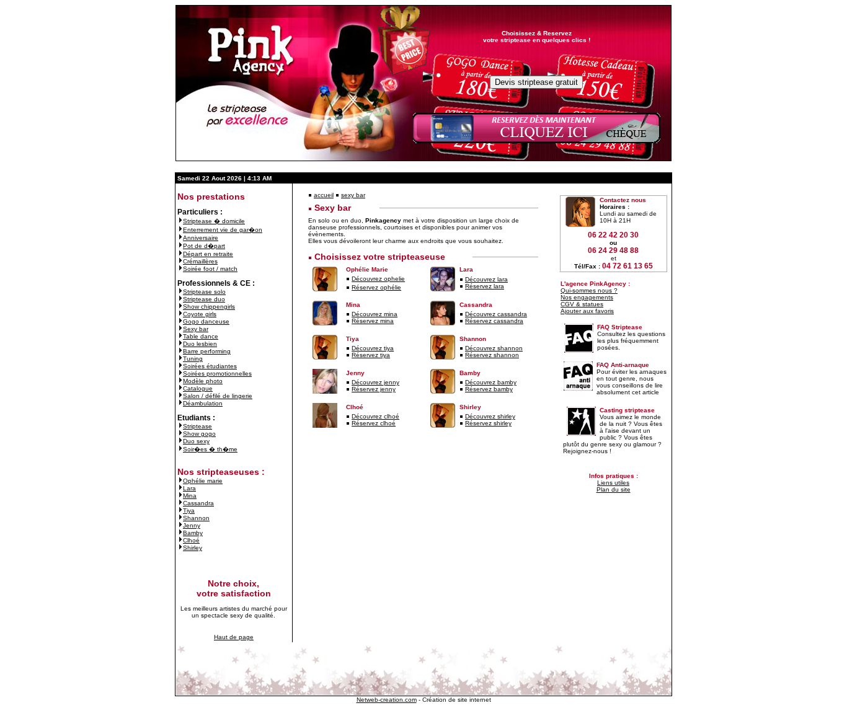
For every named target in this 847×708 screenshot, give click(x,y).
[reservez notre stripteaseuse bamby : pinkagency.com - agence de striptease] (461, 388)
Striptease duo (204, 299)
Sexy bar (195, 328)
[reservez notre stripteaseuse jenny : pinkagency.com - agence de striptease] (348, 388)
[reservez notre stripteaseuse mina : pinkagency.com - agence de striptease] (348, 320)
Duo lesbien (200, 343)
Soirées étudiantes (210, 366)
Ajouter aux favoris (587, 311)
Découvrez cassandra (496, 314)
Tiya (189, 510)
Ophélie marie (203, 480)
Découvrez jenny (375, 382)
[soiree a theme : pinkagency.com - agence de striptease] (180, 449)
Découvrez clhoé (375, 416)
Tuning (193, 358)
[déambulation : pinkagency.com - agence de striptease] (180, 403)
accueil (324, 195)
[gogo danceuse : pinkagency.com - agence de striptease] (180, 321)
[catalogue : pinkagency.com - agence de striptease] (180, 388)
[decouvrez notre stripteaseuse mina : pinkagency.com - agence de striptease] (348, 313)
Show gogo (199, 433)
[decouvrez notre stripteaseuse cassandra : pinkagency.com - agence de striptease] (461, 313)
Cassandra (198, 503)
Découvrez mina (374, 314)
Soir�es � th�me (210, 449)
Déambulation (203, 403)
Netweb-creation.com (387, 699)
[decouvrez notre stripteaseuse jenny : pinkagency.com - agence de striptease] (348, 382)
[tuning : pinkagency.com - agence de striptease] (180, 358)
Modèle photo (203, 381)
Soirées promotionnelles (217, 373)
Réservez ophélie (376, 287)
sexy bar (353, 195)
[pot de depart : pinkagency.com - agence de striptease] (180, 245)
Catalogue (198, 388)
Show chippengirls (209, 306)
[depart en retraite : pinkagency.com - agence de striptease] (180, 253)
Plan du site (613, 489)
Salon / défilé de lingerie (217, 395)
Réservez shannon (492, 355)
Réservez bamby (489, 389)
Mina (190, 495)
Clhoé (191, 540)
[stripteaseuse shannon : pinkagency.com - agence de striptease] (180, 518)
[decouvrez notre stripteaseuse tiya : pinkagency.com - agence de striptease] (348, 347)
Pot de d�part (204, 245)
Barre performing (207, 351)
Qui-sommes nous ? (589, 290)
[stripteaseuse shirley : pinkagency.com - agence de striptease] (180, 547)
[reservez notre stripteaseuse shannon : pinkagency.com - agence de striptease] (461, 354)
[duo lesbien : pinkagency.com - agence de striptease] (180, 343)
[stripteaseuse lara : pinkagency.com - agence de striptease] (180, 488)
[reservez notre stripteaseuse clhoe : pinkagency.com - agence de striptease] (348, 422)
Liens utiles (613, 482)
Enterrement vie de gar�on (222, 229)
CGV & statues (582, 304)
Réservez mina (373, 320)
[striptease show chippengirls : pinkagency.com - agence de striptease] (180, 306)
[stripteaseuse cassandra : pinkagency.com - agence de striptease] (180, 503)
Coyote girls (199, 314)
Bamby (193, 532)
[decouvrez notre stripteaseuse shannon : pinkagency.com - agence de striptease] (461, 347)
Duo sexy (196, 441)
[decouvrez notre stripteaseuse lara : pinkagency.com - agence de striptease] (461, 279)
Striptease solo (204, 291)
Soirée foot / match (210, 268)
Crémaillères (200, 261)
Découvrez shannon (494, 348)
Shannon (196, 518)
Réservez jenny (374, 389)
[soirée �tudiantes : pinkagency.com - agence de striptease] (180, 366)
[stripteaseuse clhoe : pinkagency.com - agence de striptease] (180, 540)
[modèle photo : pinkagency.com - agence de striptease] (180, 381)
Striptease (197, 426)
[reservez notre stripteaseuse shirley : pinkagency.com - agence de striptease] (461, 422)
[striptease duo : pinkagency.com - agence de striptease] (180, 299)
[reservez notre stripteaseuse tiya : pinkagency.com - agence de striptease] (348, 354)
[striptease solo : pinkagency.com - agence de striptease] (180, 291)
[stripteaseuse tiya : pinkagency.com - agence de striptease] (180, 510)
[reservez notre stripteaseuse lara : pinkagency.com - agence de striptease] (461, 285)
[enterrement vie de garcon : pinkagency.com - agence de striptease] (180, 229)
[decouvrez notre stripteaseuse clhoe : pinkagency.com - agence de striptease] (348, 416)
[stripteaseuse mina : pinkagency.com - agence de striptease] (180, 495)
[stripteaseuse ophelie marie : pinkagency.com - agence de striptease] (180, 480)
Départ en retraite (208, 253)
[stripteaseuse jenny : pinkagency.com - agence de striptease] (180, 525)
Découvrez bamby (491, 382)
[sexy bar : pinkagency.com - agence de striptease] (180, 328)
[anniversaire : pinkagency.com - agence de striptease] (180, 237)
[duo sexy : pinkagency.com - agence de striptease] (180, 441)
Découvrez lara (486, 279)
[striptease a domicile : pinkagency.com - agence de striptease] (180, 221)
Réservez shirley (488, 423)
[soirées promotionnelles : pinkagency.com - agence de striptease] (180, 373)
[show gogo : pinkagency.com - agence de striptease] (180, 433)
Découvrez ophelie (378, 278)
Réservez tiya (371, 355)
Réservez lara (484, 286)
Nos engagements (587, 297)
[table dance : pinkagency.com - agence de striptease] (180, 336)
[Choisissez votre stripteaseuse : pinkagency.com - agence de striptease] (310, 257)
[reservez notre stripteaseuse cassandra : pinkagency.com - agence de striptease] (461, 320)
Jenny (191, 525)
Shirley (192, 547)
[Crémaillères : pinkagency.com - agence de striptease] (180, 261)
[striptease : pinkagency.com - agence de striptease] (180, 426)
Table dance (200, 336)
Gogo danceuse (206, 321)
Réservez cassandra (494, 320)
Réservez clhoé (374, 423)
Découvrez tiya (373, 348)
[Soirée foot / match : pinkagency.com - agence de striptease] (180, 268)
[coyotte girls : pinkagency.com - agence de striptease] (180, 314)
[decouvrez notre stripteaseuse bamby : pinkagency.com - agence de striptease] (461, 382)
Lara (189, 488)
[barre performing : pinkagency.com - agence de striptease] (180, 351)
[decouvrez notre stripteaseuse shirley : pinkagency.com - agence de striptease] (461, 416)
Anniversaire (200, 237)
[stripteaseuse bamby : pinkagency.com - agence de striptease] (180, 532)
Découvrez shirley (490, 416)
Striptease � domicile (214, 221)
